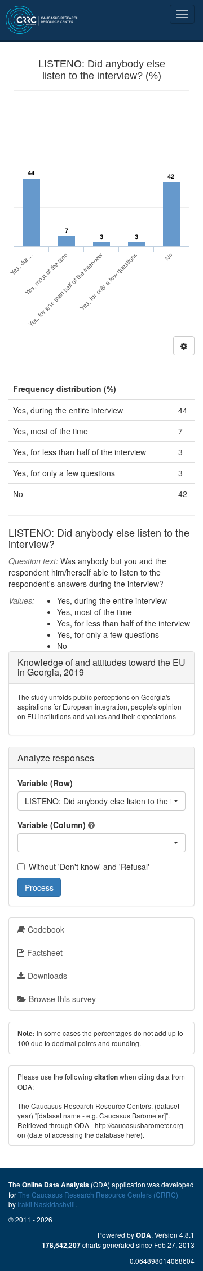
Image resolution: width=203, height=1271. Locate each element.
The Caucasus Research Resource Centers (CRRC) (98, 1194)
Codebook (46, 929)
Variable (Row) (45, 783)
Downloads (47, 975)
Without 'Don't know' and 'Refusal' (89, 866)
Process (39, 887)
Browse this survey (62, 998)
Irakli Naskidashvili (46, 1204)
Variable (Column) (51, 824)
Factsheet (45, 952)
